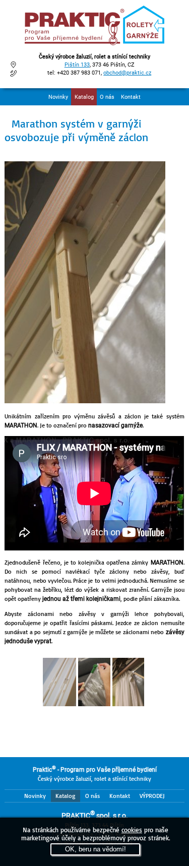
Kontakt (131, 97)
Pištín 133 (77, 64)
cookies (131, 830)
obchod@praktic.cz (127, 73)
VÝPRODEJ (152, 795)
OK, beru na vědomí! (95, 849)
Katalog (84, 97)
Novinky (58, 97)
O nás (107, 97)
